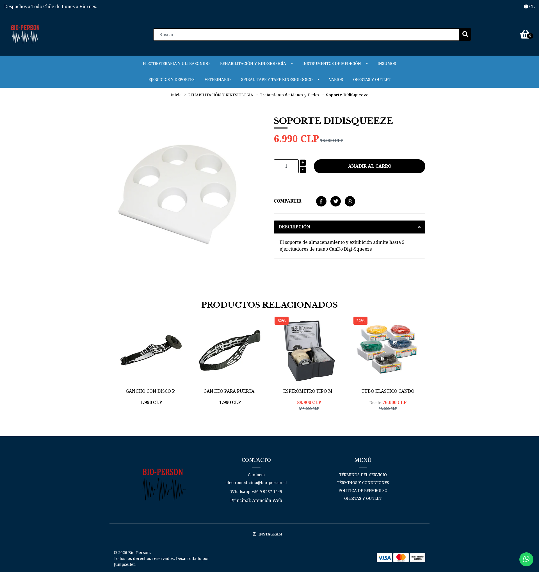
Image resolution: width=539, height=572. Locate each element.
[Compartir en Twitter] (335, 201)
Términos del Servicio (363, 475)
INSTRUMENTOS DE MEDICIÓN (331, 63)
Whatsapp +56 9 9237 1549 (256, 491)
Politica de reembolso (363, 490)
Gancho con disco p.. (151, 391)
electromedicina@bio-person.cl (256, 482)
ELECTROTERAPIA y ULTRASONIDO (176, 63)
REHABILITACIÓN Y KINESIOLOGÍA (253, 63)
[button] (529, 6)
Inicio (176, 95)
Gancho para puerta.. (230, 391)
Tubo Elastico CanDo (388, 391)
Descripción (294, 227)
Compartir (287, 201)
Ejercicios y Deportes (172, 79)
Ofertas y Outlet (371, 79)
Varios (336, 79)
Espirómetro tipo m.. (309, 391)
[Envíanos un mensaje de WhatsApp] (526, 559)
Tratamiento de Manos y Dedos (289, 95)
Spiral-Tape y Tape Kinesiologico (277, 79)
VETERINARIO (218, 79)
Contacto (256, 475)
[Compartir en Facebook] (321, 201)
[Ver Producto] (388, 422)
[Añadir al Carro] (165, 417)
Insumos (387, 63)
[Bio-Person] (25, 34)
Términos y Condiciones (363, 482)
